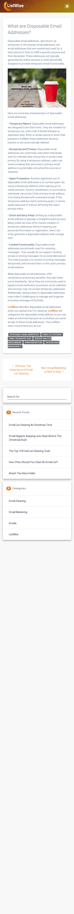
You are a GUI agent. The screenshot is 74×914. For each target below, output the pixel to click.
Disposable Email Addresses (24, 335)
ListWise (13, 307)
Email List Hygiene (52, 335)
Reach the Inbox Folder (22, 473)
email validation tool (20, 339)
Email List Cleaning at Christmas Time (30, 424)
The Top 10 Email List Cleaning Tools (29, 451)
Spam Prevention (33, 342)
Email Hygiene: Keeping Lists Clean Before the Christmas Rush (35, 438)
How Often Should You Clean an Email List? (33, 462)
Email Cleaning (17, 501)
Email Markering (18, 512)
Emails (13, 523)
